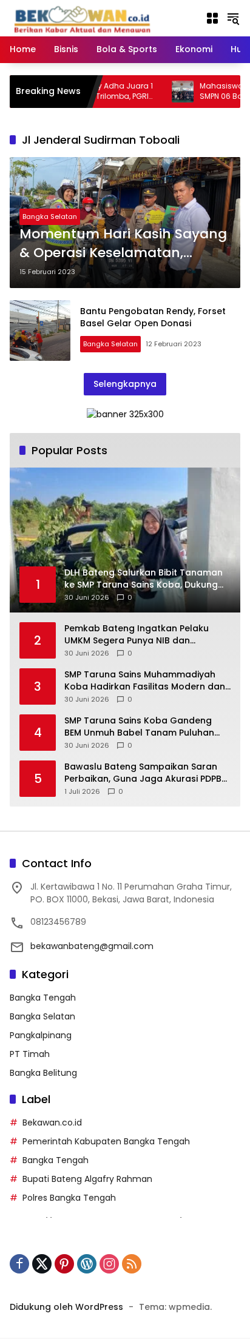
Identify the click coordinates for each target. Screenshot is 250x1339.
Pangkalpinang (41, 1035)
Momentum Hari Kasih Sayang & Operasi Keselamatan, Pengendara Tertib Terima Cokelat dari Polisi (123, 244)
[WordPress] (86, 1264)
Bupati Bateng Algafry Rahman (87, 1179)
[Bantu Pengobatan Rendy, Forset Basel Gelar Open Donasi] (40, 330)
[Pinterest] (64, 1264)
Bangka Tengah (43, 998)
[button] (233, 18)
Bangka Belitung (43, 1073)
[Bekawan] (85, 18)
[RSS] (131, 1264)
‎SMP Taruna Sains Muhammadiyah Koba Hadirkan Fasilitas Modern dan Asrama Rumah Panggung (144, 681)
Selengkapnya (125, 384)
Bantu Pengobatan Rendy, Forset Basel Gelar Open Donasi (153, 317)
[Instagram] (109, 1264)
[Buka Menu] (212, 18)
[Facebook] (19, 1264)
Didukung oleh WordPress (66, 1307)
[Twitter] (42, 1264)
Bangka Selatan (49, 216)
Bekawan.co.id (52, 1122)
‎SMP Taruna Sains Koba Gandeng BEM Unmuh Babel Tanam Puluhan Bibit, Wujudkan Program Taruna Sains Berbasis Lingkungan (139, 727)
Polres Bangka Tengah (69, 1198)
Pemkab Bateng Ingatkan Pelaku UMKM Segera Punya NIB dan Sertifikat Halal (136, 634)
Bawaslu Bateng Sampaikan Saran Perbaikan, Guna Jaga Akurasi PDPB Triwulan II (142, 773)
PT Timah (30, 1054)
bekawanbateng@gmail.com (92, 946)
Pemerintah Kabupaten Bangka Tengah (106, 1141)
